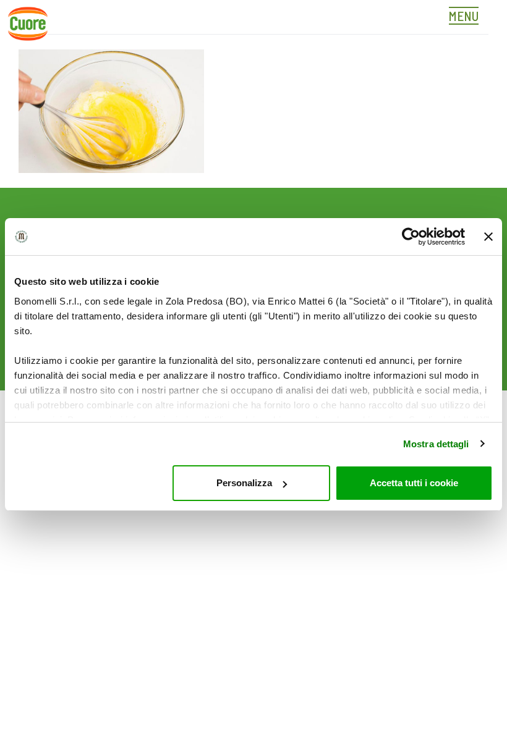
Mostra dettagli (436, 444)
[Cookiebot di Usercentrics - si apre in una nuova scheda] (411, 236)
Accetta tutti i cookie (414, 483)
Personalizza (244, 483)
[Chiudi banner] (488, 236)
